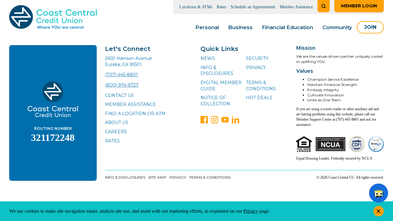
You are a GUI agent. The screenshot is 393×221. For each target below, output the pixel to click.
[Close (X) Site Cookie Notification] (378, 211)
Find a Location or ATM (135, 113)
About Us (116, 122)
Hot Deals (259, 97)
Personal (207, 27)
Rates (221, 7)
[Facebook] (204, 119)
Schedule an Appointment (253, 7)
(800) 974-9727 (121, 85)
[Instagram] (214, 119)
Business (240, 27)
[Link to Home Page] (53, 18)
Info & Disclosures (216, 70)
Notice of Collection (215, 101)
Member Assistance (296, 7)
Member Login (359, 6)
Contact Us (119, 95)
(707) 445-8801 (121, 74)
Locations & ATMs (195, 7)
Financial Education (287, 27)
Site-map (157, 177)
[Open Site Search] (323, 6)
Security (257, 58)
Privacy (256, 67)
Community (337, 27)
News (207, 58)
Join (370, 27)
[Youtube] (225, 119)
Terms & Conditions (261, 85)
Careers (116, 131)
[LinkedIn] (235, 119)
